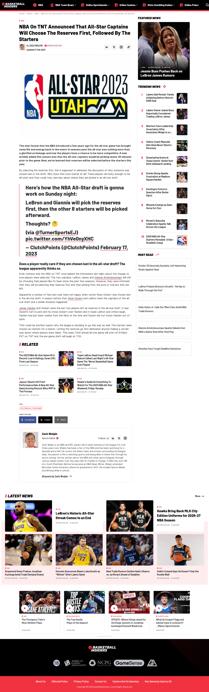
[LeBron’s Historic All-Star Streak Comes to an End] (28, 515)
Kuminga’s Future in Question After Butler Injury (157, 192)
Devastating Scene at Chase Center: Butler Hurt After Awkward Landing (159, 160)
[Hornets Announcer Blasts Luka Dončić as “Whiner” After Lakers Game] (79, 549)
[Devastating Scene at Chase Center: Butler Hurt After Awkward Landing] (182, 161)
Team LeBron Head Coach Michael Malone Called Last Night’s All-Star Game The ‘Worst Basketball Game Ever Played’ (95, 360)
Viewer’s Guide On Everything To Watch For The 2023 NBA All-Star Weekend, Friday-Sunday (94, 385)
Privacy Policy (81, 681)
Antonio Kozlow (154, 67)
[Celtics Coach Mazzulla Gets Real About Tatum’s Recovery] (182, 145)
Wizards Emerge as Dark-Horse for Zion (159, 206)
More (63, 420)
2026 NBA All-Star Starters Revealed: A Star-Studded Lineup (160, 239)
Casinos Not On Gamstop (126, 681)
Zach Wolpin (24, 365)
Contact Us (100, 681)
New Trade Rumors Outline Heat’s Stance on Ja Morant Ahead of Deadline (127, 573)
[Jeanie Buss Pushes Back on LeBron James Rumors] (164, 50)
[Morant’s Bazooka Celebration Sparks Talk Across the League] (182, 224)
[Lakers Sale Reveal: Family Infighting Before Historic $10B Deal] (182, 98)
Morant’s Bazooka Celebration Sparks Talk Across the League (158, 223)
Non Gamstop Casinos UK (158, 681)
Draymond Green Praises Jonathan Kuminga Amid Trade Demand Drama (24, 573)
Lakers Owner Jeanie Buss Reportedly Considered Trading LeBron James (160, 113)
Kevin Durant (75, 298)
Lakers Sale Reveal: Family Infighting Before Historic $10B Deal (160, 97)
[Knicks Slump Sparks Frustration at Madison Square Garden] (182, 176)
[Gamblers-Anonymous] (152, 663)
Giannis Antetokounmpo (108, 277)
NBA (37, 13)
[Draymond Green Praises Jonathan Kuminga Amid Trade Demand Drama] (28, 549)
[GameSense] (129, 663)
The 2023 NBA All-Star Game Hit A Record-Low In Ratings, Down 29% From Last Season (37, 358)
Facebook (29, 420)
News (29, 13)
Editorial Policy (60, 681)
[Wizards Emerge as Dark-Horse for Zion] (182, 208)
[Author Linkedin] (107, 47)
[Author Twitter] (114, 47)
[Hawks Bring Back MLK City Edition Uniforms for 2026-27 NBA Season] (129, 515)
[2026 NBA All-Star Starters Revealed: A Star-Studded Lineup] (182, 239)
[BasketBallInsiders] (15, 5)
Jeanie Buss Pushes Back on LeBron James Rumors (161, 73)
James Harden (27, 308)
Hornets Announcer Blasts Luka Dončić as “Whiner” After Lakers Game (78, 573)
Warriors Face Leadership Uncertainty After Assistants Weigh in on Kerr (159, 129)
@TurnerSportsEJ (55, 232)
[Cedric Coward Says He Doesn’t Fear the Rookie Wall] (180, 549)
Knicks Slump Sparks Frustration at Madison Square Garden (158, 176)
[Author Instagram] (121, 47)
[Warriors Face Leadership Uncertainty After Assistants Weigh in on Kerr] (182, 129)
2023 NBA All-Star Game (30, 408)
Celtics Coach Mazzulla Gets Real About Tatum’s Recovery (159, 144)
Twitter (47, 420)
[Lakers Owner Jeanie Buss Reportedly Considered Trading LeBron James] (182, 113)
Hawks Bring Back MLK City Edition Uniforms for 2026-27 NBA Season (178, 515)
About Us (40, 681)
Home (22, 13)
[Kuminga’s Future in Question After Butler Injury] (182, 192)
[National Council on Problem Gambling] (100, 663)
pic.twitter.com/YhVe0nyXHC (60, 238)
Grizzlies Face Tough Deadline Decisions (159, 348)
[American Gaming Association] (75, 663)
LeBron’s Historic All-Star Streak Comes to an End (75, 515)
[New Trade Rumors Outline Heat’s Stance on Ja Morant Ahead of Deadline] (129, 549)
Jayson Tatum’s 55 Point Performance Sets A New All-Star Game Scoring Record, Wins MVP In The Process (37, 386)
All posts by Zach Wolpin (55, 476)
